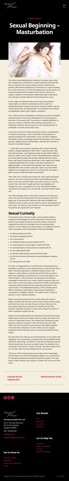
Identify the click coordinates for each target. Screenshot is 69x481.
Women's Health (34, 18)
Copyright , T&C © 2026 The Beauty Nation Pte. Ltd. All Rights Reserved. (24, 476)
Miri (37, 418)
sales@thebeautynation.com (14, 437)
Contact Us (40, 443)
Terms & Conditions (43, 452)
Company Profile (10, 458)
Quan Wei (40, 421)
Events (6, 466)
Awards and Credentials (12, 463)
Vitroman (39, 427)
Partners (39, 449)
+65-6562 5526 (9, 434)
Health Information (43, 446)
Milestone (7, 460)
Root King (40, 424)
